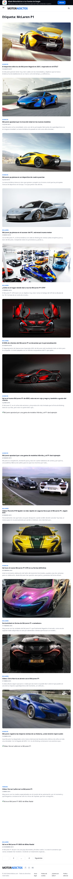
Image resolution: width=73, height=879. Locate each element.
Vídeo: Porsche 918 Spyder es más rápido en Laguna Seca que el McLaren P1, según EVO (34, 512)
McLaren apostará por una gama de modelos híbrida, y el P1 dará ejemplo (31, 455)
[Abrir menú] (4, 8)
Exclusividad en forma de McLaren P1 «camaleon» (22, 623)
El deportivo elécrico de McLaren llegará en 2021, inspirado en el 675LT (30, 66)
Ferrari (5, 787)
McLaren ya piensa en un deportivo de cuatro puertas (23, 177)
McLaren (5, 230)
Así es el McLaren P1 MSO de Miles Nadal (18, 844)
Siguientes (38, 858)
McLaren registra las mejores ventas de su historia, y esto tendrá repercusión (32, 734)
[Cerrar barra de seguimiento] (69, 3)
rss (32, 867)
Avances (5, 64)
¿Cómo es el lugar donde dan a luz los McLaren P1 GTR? (23, 288)
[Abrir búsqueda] (69, 8)
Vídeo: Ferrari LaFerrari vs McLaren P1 (17, 789)
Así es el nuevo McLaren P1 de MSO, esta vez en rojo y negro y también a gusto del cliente (34, 399)
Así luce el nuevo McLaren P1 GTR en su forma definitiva (24, 568)
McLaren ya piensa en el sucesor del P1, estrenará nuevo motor (27, 232)
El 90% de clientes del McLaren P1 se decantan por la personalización (29, 343)
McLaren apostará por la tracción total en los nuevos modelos (26, 122)
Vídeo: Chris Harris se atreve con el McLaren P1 (20, 678)
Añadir (61, 2)
